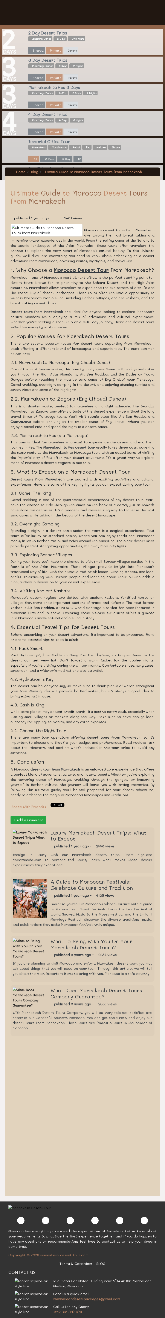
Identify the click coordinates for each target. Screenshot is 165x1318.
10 (79, 159)
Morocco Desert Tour (81, 269)
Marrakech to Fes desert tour (69, 447)
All (35, 159)
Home (20, 171)
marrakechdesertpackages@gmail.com (86, 1299)
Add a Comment (29, 820)
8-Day (49, 159)
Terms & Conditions (76, 1263)
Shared (38, 50)
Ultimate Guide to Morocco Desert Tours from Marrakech (93, 171)
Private (55, 50)
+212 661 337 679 (67, 1311)
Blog (34, 171)
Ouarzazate (21, 421)
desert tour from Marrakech (55, 769)
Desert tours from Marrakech (37, 311)
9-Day (65, 159)
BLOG (100, 1263)
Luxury (72, 50)
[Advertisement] (43, 1118)
